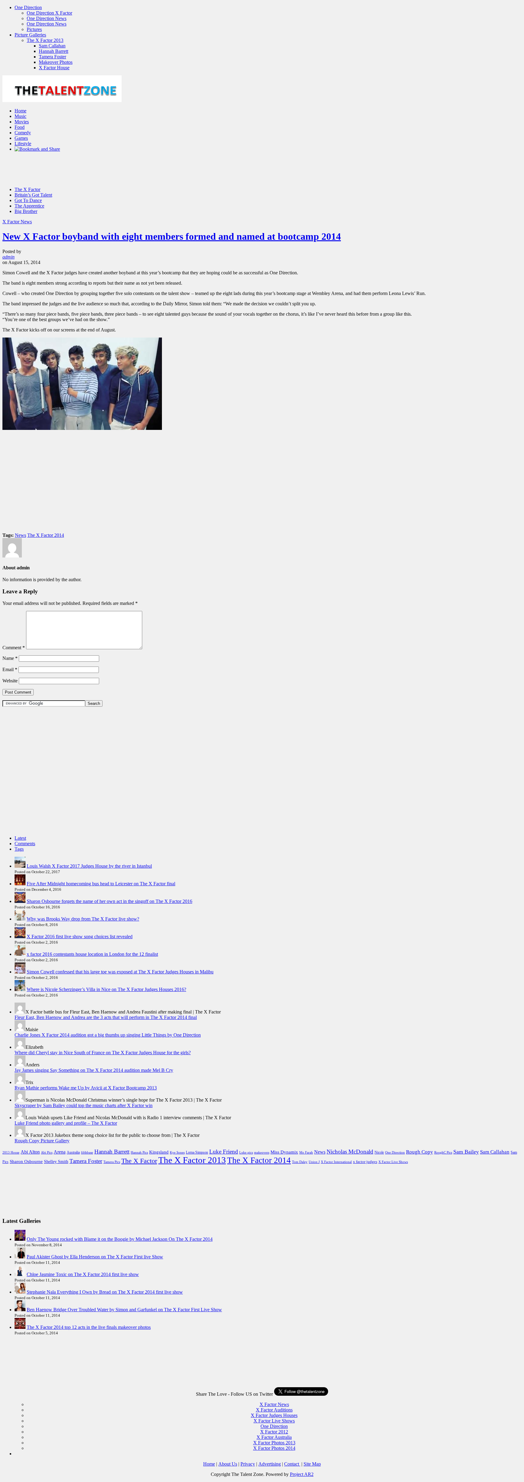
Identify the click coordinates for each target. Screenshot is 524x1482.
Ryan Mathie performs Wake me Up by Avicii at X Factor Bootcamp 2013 (86, 1087)
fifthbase (87, 1152)
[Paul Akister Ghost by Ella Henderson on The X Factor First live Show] (20, 1256)
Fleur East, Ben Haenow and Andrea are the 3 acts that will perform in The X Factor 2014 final (106, 1017)
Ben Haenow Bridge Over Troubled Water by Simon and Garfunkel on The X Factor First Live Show (124, 1309)
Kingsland (159, 1151)
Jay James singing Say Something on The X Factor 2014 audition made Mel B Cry (94, 1070)
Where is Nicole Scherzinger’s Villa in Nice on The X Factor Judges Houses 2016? (106, 989)
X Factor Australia (274, 1437)
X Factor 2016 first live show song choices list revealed (80, 936)
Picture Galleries (30, 34)
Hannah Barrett (53, 51)
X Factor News (17, 221)
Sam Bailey (466, 1152)
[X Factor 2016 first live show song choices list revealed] (20, 936)
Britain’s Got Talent (33, 194)
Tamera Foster (52, 56)
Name (10, 658)
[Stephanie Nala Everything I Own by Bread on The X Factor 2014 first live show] (20, 1292)
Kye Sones (177, 1152)
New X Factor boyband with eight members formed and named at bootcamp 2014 (171, 236)
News (20, 535)
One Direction (28, 7)
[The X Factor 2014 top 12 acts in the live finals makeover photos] (20, 1327)
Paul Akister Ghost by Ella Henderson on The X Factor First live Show (95, 1256)
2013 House (10, 1152)
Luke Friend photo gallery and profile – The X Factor (66, 1123)
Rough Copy (419, 1152)
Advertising (269, 1464)
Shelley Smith (56, 1161)
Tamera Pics (111, 1162)
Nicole (379, 1152)
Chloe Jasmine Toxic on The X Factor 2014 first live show (83, 1274)
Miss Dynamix (284, 1152)
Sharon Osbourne (26, 1161)
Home (20, 110)
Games (21, 138)
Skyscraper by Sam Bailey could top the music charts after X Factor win (84, 1105)
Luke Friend (223, 1151)
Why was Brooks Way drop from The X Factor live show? (83, 918)
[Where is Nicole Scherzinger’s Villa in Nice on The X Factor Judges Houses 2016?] (20, 989)
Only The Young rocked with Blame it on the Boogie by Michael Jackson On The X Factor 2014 (120, 1239)
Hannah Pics (139, 1152)
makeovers (261, 1152)
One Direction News (46, 18)
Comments (25, 843)
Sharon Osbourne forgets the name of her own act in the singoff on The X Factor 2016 (109, 901)
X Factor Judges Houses (274, 1415)
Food (20, 127)
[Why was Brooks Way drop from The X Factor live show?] (20, 918)
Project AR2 (302, 1474)
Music (20, 116)
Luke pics (246, 1152)
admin (8, 256)
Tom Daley (299, 1162)
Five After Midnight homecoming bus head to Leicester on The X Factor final (101, 883)
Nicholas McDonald (350, 1152)
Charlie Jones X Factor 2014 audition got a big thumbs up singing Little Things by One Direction (108, 1035)
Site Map (312, 1464)
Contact (292, 1464)
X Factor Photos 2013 (274, 1442)
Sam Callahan (52, 45)
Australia (73, 1152)
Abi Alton (30, 1151)
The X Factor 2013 (45, 40)
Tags (19, 849)
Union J (314, 1162)
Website (10, 680)
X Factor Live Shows (393, 1162)
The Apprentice (29, 205)
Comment (13, 647)
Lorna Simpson (197, 1152)
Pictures (34, 29)
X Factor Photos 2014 (274, 1448)
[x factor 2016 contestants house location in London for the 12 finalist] (20, 954)
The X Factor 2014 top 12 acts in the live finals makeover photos (89, 1327)
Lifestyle (23, 143)
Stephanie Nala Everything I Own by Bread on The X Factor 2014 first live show (105, 1292)
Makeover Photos (55, 62)
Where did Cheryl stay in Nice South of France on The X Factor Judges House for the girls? (103, 1052)
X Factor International (336, 1162)
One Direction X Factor (49, 12)
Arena (60, 1151)
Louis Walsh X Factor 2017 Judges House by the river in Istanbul (89, 866)
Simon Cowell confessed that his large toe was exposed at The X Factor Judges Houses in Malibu (120, 971)
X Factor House (54, 67)
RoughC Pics (443, 1152)
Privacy (247, 1464)
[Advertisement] (112, 178)
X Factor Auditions (274, 1409)
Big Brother (26, 211)
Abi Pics (46, 1152)
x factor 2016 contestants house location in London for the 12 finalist (92, 954)
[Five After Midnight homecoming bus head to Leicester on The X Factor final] (20, 883)
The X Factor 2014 (45, 535)
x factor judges (365, 1161)
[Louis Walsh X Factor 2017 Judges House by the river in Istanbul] (20, 866)
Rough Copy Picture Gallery (42, 1140)
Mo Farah (306, 1152)
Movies (22, 121)
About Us (227, 1464)
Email (9, 669)
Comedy (23, 132)
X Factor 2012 (274, 1431)
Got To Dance (28, 200)
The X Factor (27, 189)
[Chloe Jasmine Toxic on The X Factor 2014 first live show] (20, 1274)
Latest (20, 838)
